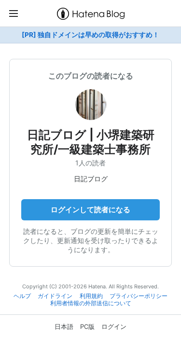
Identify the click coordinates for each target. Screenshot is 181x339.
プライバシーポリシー (138, 296)
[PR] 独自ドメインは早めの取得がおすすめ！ (90, 35)
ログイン (113, 326)
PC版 (87, 326)
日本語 (64, 326)
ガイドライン (55, 296)
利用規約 (91, 296)
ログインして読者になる (90, 209)
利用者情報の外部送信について (90, 303)
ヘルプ (22, 296)
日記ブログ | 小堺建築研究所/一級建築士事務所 (90, 142)
